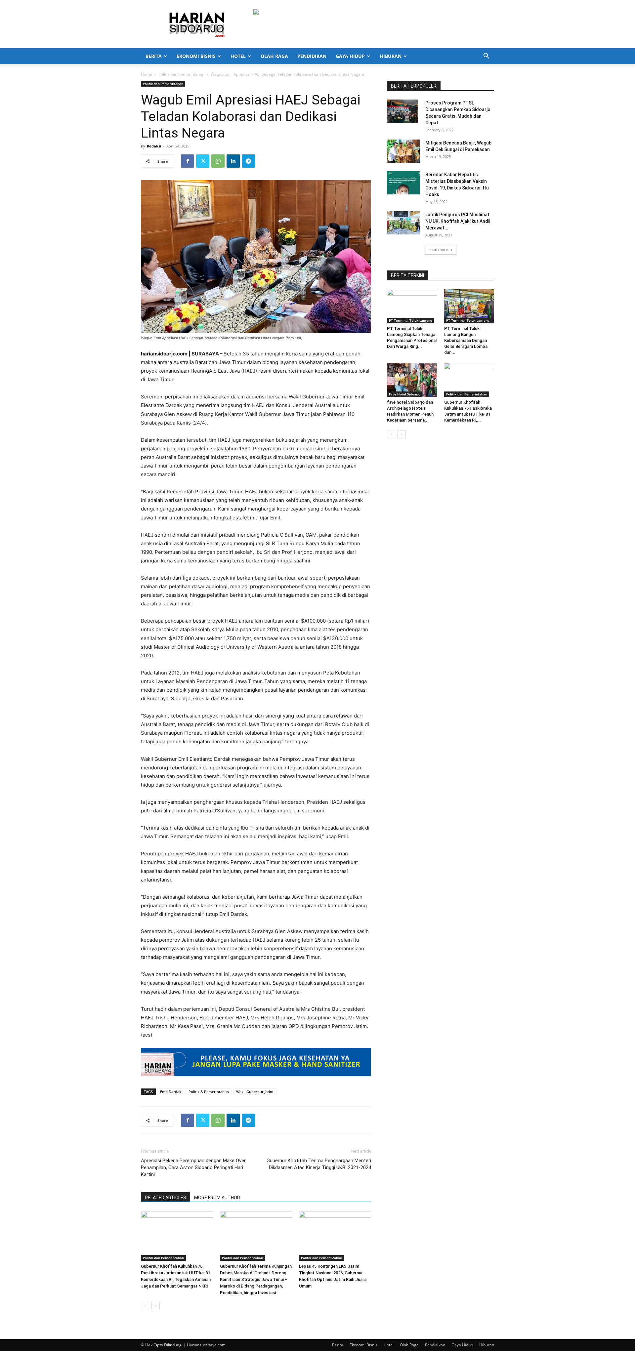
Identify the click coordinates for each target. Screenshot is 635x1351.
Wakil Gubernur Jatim (255, 1091)
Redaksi (154, 145)
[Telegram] (248, 161)
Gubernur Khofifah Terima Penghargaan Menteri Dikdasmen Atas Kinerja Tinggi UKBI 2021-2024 (319, 1164)
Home (146, 74)
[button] (486, 57)
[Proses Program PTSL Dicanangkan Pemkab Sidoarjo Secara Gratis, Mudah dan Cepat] (402, 111)
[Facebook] (187, 161)
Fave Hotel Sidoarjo (404, 394)
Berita (154, 56)
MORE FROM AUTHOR (217, 1197)
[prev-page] (145, 1306)
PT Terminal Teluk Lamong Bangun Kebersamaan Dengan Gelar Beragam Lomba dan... (465, 340)
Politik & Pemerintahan (209, 1091)
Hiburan (391, 56)
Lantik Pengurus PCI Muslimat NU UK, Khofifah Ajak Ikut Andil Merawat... (457, 221)
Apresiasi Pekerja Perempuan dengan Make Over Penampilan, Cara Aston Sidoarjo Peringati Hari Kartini (193, 1167)
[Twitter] (202, 161)
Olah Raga (274, 56)
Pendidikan (311, 56)
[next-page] (155, 1306)
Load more (438, 249)
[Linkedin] (233, 161)
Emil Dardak (170, 1091)
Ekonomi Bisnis (196, 56)
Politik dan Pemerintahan (181, 74)
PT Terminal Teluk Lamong (410, 320)
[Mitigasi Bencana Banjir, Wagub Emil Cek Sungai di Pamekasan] (403, 151)
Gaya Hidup (350, 56)
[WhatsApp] (218, 161)
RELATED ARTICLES (165, 1197)
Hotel (238, 56)
